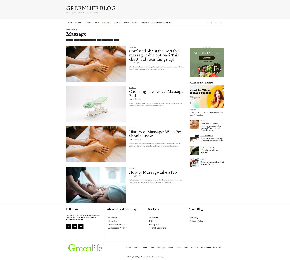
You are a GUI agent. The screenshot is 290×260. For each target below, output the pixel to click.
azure (131, 63)
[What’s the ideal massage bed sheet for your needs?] (194, 139)
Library (84, 40)
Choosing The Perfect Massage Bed (156, 93)
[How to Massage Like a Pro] (96, 185)
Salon (110, 40)
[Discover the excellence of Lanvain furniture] (194, 162)
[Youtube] (215, 22)
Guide (76, 40)
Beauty (70, 40)
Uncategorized (207, 135)
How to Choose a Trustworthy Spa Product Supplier (206, 113)
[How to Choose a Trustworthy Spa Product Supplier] (207, 96)
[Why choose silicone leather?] (194, 150)
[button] (221, 22)
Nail (99, 40)
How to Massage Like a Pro (153, 172)
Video (116, 40)
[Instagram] (211, 22)
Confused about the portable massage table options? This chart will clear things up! (154, 55)
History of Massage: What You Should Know (156, 133)
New (104, 40)
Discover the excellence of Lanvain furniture (212, 163)
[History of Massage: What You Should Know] (96, 144)
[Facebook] (207, 22)
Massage (92, 40)
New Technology (207, 147)
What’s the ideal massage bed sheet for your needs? (212, 139)
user (130, 99)
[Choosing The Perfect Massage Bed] (96, 104)
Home (68, 29)
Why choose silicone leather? (209, 151)
